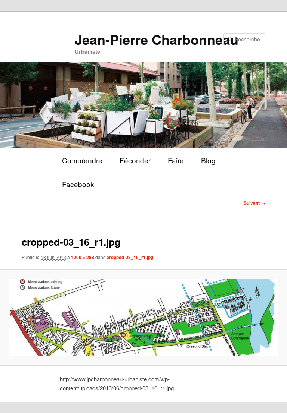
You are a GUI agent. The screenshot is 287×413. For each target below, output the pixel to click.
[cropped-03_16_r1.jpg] (143, 317)
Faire (176, 160)
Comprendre (82, 160)
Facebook (78, 184)
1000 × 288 (82, 257)
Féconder (135, 160)
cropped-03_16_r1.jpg (130, 257)
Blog (208, 160)
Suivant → (254, 202)
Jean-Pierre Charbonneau (156, 39)
